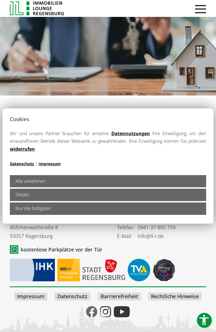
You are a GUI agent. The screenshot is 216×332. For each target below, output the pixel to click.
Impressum (50, 163)
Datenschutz (22, 163)
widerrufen (22, 149)
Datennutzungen (130, 133)
